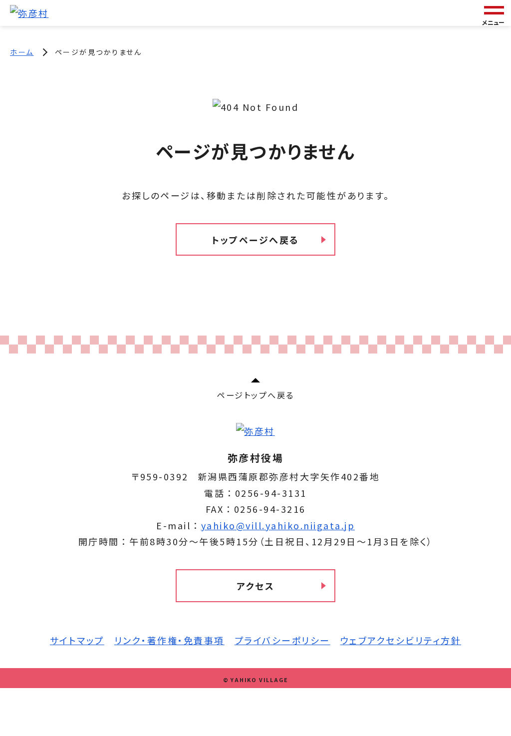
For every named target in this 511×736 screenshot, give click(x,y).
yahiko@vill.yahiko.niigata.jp (278, 525)
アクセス (255, 585)
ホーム (22, 52)
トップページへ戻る (255, 239)
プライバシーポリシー (282, 640)
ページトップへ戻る (255, 395)
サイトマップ (77, 640)
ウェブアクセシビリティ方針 (401, 640)
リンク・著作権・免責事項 (169, 640)
